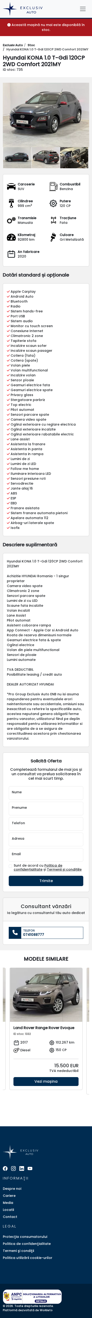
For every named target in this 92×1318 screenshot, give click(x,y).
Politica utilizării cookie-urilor (27, 1257)
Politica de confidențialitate (38, 867)
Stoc (31, 45)
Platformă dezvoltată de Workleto (28, 1310)
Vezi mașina (46, 1081)
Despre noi (12, 1188)
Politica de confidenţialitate (27, 1243)
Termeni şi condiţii (18, 1250)
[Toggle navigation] (82, 8)
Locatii (8, 1209)
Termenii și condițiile (64, 869)
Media (8, 1202)
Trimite (46, 881)
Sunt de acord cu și (48, 868)
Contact (10, 1216)
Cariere (9, 1195)
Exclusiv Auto (13, 45)
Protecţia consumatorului (25, 1236)
